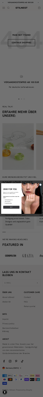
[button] (4, 392)
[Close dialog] (40, 185)
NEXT (11, 207)
